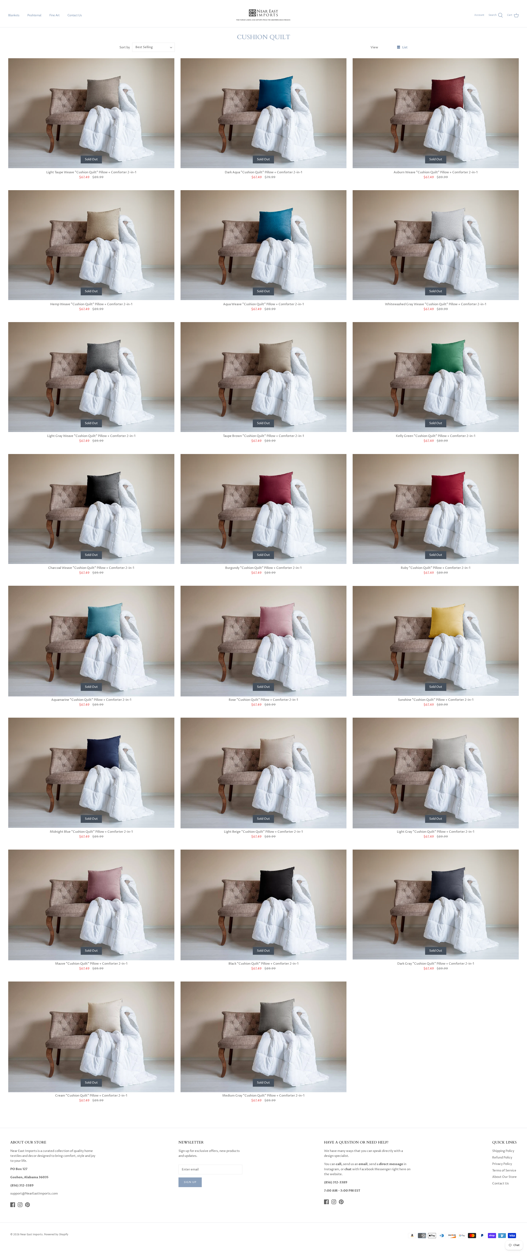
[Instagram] (20, 1204)
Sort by (124, 47)
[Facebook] (12, 1204)
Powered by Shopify (56, 1234)
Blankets (13, 15)
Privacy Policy (502, 1164)
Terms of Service (504, 1170)
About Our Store (504, 1177)
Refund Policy (502, 1157)
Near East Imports (31, 1234)
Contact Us (75, 15)
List (405, 47)
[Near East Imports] (263, 15)
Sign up (190, 1182)
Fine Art (54, 15)
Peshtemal (34, 15)
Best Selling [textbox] (144, 47)
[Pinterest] (27, 1204)
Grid (390, 47)
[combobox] (153, 47)
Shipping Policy (503, 1151)
